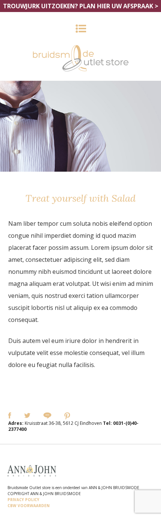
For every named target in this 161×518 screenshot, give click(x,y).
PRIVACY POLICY (23, 499)
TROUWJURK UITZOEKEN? (80, 6)
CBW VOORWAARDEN (28, 505)
